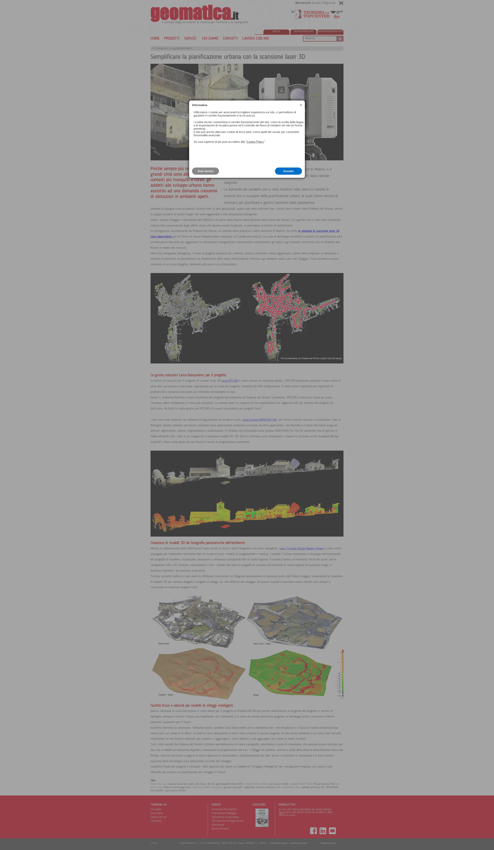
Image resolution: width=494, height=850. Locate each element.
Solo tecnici (205, 171)
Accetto (288, 171)
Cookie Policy (255, 141)
